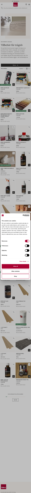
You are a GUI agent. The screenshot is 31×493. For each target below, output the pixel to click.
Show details (22, 261)
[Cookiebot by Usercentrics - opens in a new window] (22, 215)
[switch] (27, 246)
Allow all (15, 266)
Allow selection (15, 271)
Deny (15, 276)
